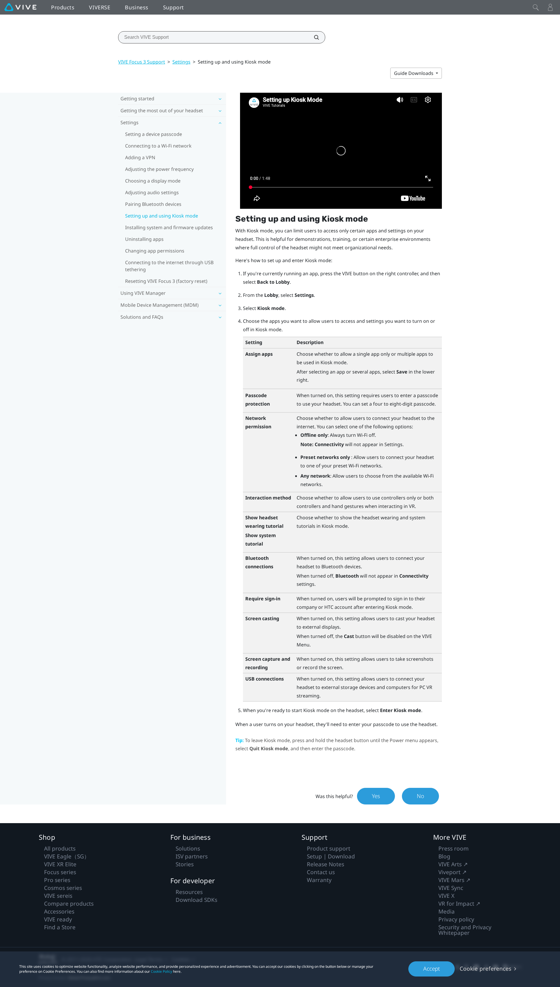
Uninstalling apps (144, 239)
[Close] (535, 7)
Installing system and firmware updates (169, 227)
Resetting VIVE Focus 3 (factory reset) (166, 281)
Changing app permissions (154, 251)
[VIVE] (20, 7)
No (420, 796)
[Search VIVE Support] (313, 37)
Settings (181, 62)
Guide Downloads (414, 73)
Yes (376, 796)
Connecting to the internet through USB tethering (169, 266)
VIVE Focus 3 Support (141, 62)
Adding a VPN (140, 157)
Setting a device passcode (153, 134)
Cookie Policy (161, 971)
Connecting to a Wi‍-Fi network (158, 146)
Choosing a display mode (153, 181)
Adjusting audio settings (152, 192)
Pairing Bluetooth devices (153, 204)
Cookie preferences (485, 968)
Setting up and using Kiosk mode (161, 216)
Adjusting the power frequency (159, 169)
